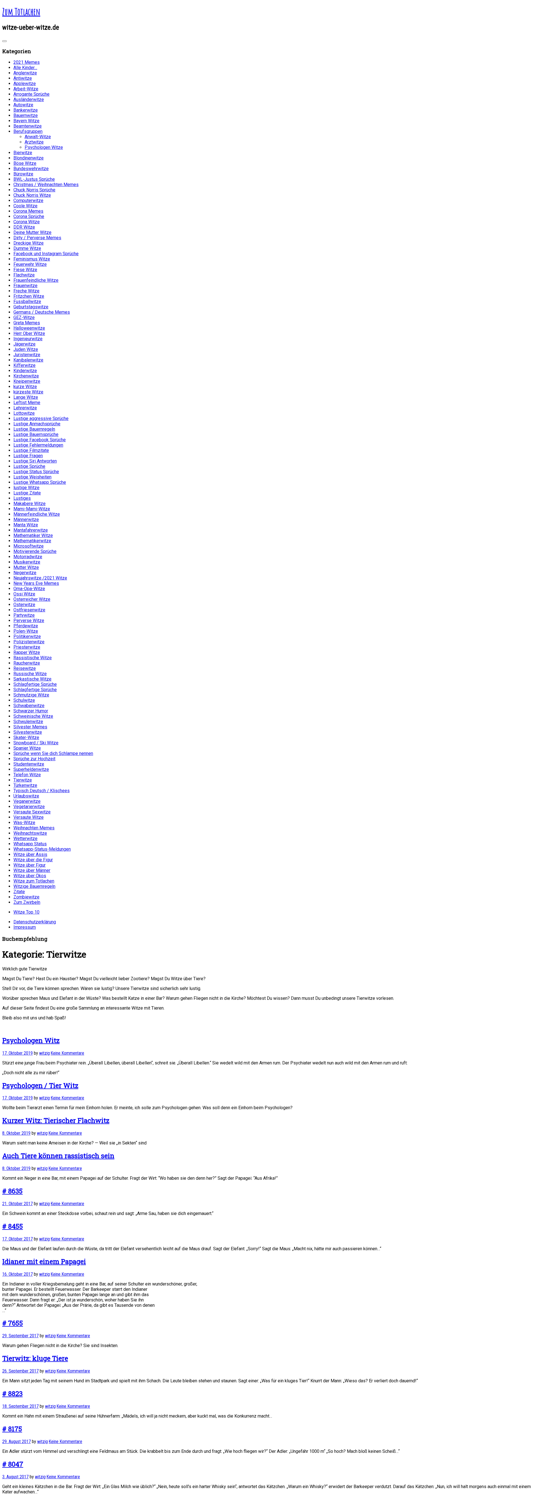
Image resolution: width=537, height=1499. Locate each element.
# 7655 (12, 1323)
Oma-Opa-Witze (29, 588)
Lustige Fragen (28, 455)
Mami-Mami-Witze (31, 509)
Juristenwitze (26, 354)
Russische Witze (30, 673)
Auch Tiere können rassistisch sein (58, 1155)
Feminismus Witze (31, 259)
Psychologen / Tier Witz (40, 1085)
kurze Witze (25, 386)
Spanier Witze (27, 748)
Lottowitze (24, 413)
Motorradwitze (27, 556)
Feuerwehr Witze (30, 264)
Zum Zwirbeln (26, 902)
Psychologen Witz (31, 1040)
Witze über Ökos (29, 875)
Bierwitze (22, 152)
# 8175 (12, 1428)
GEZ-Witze (24, 317)
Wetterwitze (25, 838)
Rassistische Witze (32, 657)
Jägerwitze (24, 344)
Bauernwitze (25, 115)
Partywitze (24, 615)
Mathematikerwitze (32, 540)
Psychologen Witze (44, 147)
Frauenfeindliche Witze (35, 280)
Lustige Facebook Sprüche (39, 439)
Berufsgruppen (28, 131)
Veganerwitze (27, 801)
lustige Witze (26, 487)
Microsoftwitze (28, 546)
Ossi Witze (24, 594)
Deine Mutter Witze (32, 232)
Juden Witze (25, 349)
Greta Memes (26, 322)
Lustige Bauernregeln (34, 429)
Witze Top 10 (26, 912)
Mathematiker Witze (33, 535)
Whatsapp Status (30, 843)
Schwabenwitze (28, 705)
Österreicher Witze (31, 599)
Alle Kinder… (25, 67)
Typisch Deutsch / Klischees (41, 790)
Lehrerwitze (25, 407)
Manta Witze (25, 524)
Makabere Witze (29, 503)
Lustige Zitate (27, 493)
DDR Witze (24, 227)
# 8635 (12, 1190)
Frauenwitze (25, 285)
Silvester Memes (30, 726)
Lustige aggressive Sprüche (41, 418)
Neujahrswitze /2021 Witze (40, 578)
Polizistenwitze (28, 641)
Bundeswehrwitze (31, 168)
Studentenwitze (28, 764)
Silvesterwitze (27, 732)
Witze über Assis (30, 854)
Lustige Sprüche (29, 466)
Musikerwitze (26, 562)
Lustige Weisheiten (32, 477)
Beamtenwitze (27, 126)
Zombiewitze (26, 897)
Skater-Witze (26, 737)
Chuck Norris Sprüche (34, 190)
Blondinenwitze (28, 158)
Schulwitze (24, 700)
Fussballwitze (27, 301)
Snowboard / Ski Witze (35, 742)
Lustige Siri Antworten (35, 461)
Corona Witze (26, 221)
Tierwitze (22, 780)
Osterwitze (24, 604)
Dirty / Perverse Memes (37, 237)
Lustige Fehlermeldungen (38, 445)
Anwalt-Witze (38, 136)
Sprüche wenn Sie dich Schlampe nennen (53, 753)
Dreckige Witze (28, 243)
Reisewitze (24, 668)
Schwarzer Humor (30, 711)
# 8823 (12, 1393)
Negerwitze (24, 572)
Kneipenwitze (26, 381)
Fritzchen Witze (28, 296)
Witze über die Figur (33, 859)
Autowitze (23, 104)
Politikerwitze (27, 636)
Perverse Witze (28, 620)
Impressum (24, 927)
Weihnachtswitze (30, 833)
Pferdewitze (25, 625)
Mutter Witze (26, 567)
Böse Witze (24, 163)
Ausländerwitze (28, 99)
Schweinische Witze (33, 716)
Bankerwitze (25, 110)
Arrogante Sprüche (31, 94)
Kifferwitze (24, 365)
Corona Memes (28, 211)
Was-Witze (24, 822)
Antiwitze (22, 78)
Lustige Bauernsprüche (35, 434)
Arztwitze (34, 142)
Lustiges (22, 498)
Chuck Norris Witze (32, 195)
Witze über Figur (29, 865)
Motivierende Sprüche (34, 551)
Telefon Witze (27, 774)
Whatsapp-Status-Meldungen (42, 849)
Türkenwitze (25, 785)
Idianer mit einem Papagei (44, 1261)
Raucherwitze (26, 663)
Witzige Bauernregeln (34, 886)
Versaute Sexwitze (32, 812)
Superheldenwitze (31, 769)
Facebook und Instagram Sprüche (46, 253)
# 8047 (12, 1464)
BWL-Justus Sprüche (34, 179)
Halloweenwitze (29, 328)
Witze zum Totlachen (33, 881)
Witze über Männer (31, 870)
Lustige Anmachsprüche (36, 423)
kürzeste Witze (28, 392)
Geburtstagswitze (30, 306)
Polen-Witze (25, 631)
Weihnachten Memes (34, 828)
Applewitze (24, 83)
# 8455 (12, 1226)
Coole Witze (25, 205)
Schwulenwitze (28, 721)
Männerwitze (26, 519)
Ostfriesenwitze (29, 610)
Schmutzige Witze (31, 695)
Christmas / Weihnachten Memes (46, 184)
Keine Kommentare (67, 1053)
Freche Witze (26, 291)
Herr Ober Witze (29, 333)
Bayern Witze (26, 120)
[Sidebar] (4, 41)
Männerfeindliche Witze (36, 514)
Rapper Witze (26, 652)
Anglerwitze (25, 73)
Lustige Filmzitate (31, 450)
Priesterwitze (26, 647)
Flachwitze (24, 275)
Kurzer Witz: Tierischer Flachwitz (55, 1120)
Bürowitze (23, 174)
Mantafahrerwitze (30, 530)
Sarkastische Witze (32, 679)
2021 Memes (26, 62)
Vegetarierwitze (29, 806)
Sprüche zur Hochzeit (34, 758)
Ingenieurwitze (28, 338)
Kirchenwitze (26, 376)
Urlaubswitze (26, 796)
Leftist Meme (26, 402)
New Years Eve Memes (36, 583)
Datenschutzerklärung (34, 922)
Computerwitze (28, 200)
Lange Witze (25, 397)
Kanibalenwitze (28, 360)
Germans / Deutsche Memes (41, 312)
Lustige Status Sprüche (36, 471)
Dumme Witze (27, 248)
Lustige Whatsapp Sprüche (39, 482)
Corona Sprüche (28, 216)
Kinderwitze (25, 370)
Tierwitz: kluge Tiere (35, 1358)
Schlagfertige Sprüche (35, 684)
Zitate (19, 891)
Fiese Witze (25, 269)
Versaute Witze (28, 817)
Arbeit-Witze (25, 89)
